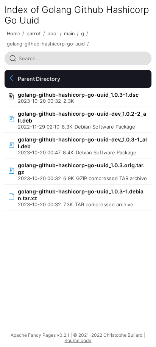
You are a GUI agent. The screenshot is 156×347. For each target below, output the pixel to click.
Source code (77, 340)
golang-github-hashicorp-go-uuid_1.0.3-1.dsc (78, 94)
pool (52, 33)
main (69, 33)
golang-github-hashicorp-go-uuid (46, 44)
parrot (34, 33)
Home (13, 33)
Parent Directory (39, 78)
